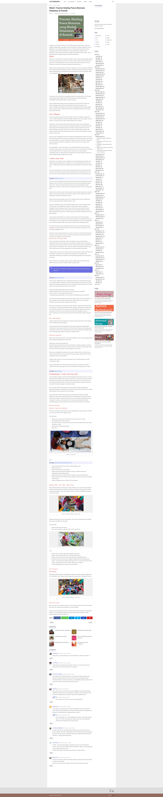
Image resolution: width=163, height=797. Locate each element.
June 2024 (99, 102)
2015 (96, 254)
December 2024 (100, 91)
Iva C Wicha (55, 662)
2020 (97, 191)
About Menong (71, 1)
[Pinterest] (90, 618)
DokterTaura (55, 742)
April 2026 (99, 59)
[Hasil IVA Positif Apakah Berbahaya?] (104, 311)
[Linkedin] (84, 618)
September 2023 (100, 118)
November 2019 (100, 214)
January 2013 (99, 273)
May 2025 (99, 81)
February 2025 (100, 86)
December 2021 (100, 173)
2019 (96, 213)
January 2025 (99, 88)
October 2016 (99, 248)
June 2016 (99, 250)
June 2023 (99, 124)
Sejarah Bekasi (58, 371)
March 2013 (99, 272)
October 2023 (99, 116)
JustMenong (54, 1)
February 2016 (99, 252)
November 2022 (100, 154)
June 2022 (99, 163)
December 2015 (100, 255)
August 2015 (99, 261)
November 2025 (100, 70)
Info (97, 40)
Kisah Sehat (109, 40)
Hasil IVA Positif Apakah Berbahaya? (103, 312)
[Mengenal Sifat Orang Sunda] (74, 632)
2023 (97, 111)
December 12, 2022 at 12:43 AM (64, 662)
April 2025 (99, 83)
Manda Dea (55, 757)
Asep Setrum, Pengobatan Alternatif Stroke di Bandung (104, 151)
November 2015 (100, 257)
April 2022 (99, 166)
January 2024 (99, 109)
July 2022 (98, 161)
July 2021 (98, 179)
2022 (97, 134)
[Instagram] (110, 792)
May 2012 (98, 282)
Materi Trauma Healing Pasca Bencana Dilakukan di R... (105, 148)
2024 (97, 90)
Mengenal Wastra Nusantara (62, 642)
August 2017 (99, 238)
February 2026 (100, 63)
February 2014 (99, 266)
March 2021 (99, 186)
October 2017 (99, 234)
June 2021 (99, 181)
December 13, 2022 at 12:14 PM (63, 715)
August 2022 (99, 159)
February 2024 (100, 108)
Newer (51, 622)
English (90, 1)
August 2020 (99, 198)
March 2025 (99, 84)
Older (90, 622)
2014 (96, 263)
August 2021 (99, 177)
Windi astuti (55, 706)
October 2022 (99, 156)
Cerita (108, 35)
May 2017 (98, 239)
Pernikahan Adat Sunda (60, 636)
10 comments (73, 13)
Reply (51, 658)
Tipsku (108, 44)
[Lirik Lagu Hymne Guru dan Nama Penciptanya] (104, 340)
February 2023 (100, 131)
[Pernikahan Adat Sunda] (51, 638)
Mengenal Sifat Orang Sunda (84, 630)
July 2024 (98, 100)
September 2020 (100, 197)
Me (56, 697)
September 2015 (100, 259)
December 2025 (100, 68)
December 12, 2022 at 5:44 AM (68, 674)
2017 (97, 229)
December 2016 (100, 247)
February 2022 (99, 170)
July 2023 (98, 122)
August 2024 (99, 99)
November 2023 (100, 115)
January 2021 (99, 189)
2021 (97, 172)
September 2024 (100, 97)
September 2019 (100, 216)
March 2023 (99, 129)
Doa (97, 37)
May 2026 (98, 58)
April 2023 (99, 127)
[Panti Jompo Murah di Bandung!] (104, 296)
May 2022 (98, 165)
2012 (96, 275)
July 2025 (98, 77)
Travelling (98, 46)
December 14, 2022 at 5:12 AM (69, 728)
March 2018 (99, 223)
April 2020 (99, 206)
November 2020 (100, 193)
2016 (96, 245)
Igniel (113, 795)
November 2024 (100, 93)
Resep (108, 42)
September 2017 (100, 236)
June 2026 (99, 56)
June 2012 (99, 280)
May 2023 (98, 125)
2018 (96, 220)
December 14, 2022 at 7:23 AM (63, 697)
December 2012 (100, 277)
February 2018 (99, 225)
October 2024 (99, 95)
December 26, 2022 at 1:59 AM (64, 757)
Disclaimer (79, 1)
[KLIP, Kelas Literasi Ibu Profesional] (74, 644)
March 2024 (99, 106)
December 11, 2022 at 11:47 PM (64, 653)
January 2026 (99, 65)
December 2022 (100, 136)
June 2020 (99, 202)
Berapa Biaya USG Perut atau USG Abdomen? (104, 142)
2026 (97, 54)
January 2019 (99, 218)
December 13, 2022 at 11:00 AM (64, 706)
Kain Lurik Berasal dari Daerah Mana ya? (84, 637)
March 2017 (99, 241)
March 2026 (99, 61)
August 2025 (99, 75)
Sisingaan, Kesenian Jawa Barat (62, 630)
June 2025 (99, 79)
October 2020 (99, 195)
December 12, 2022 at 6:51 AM (62, 688)
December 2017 (100, 231)
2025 (97, 67)
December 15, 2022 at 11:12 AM (65, 742)
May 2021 (99, 182)
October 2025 (99, 72)
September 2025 (100, 74)
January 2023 (99, 133)
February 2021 (99, 188)
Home (65, 1)
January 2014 (99, 268)
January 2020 (99, 211)
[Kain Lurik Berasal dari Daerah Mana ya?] (74, 638)
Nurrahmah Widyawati (57, 728)
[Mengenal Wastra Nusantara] (51, 644)
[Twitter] (77, 618)
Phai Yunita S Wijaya (57, 674)
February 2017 (99, 243)
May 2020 (99, 204)
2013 (96, 270)
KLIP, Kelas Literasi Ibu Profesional (82, 643)
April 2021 (99, 184)
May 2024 (98, 104)
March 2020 (99, 207)
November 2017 (100, 232)
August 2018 (99, 222)
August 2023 (99, 120)
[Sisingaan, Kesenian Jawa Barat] (51, 632)
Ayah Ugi (54, 688)
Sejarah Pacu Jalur (59, 178)
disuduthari (55, 653)
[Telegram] (71, 618)
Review (97, 44)
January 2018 (99, 227)
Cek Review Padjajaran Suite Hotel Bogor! (104, 139)
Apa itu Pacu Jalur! (59, 277)
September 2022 (100, 157)
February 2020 (99, 209)
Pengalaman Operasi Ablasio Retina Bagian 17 (104, 145)
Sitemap (85, 1)
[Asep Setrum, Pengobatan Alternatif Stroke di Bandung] (104, 324)
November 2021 (100, 175)
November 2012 (100, 279)
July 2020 (98, 200)
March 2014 (99, 264)
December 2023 (100, 113)
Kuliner (97, 42)
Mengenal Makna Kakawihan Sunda (63, 462)
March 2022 (99, 168)
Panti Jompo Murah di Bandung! (102, 298)
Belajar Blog (98, 35)
